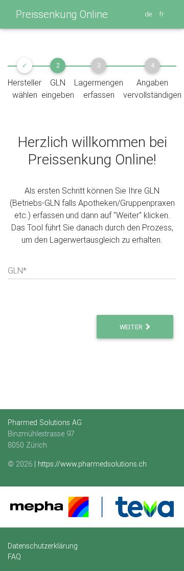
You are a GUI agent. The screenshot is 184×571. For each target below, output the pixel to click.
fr (162, 14)
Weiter (133, 327)
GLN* (17, 270)
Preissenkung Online (62, 14)
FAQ (14, 556)
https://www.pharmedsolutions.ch (92, 464)
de (149, 14)
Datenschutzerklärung (43, 546)
